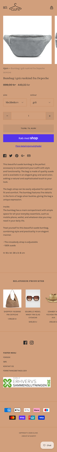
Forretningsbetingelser (15, 371)
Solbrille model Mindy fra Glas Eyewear (33, 314)
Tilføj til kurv (28, 128)
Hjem (5, 68)
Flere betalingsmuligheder (28, 146)
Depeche (7, 72)
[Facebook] (25, 343)
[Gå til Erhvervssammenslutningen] (27, 386)
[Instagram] (32, 343)
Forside (6, 357)
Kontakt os (8, 366)
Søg (5, 362)
